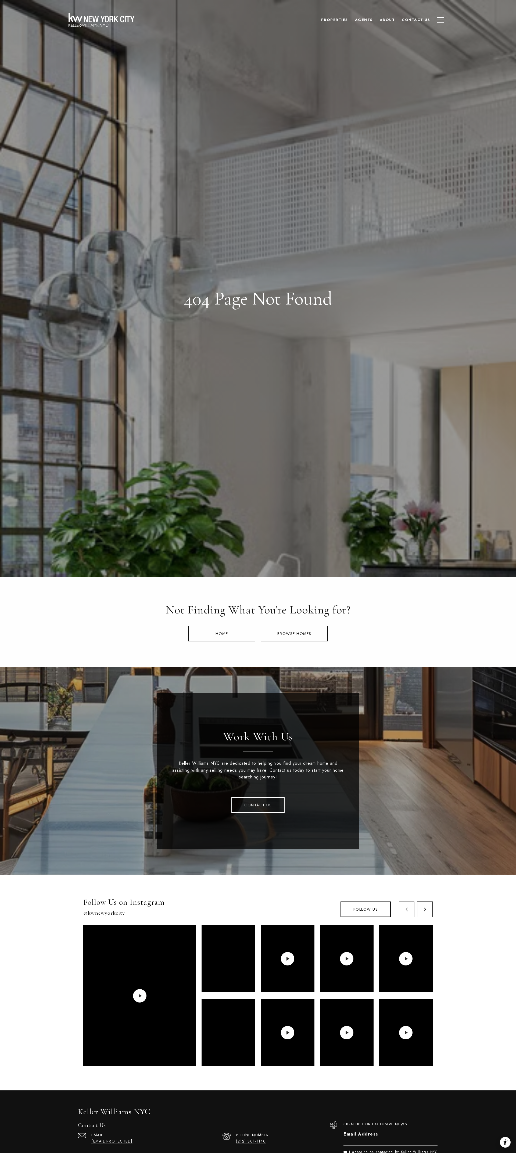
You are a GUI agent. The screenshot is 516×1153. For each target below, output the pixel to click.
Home (222, 633)
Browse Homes (294, 633)
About (387, 19)
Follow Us (365, 909)
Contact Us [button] (258, 805)
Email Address (360, 1134)
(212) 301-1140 (251, 1141)
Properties (334, 19)
